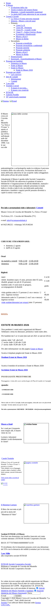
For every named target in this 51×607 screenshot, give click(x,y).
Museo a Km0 (7, 424)
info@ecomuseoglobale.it (17, 220)
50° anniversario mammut (16, 97)
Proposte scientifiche (24, 43)
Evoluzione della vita (19, 7)
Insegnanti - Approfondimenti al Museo (26, 59)
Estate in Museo (17, 68)
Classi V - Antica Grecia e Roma (28, 32)
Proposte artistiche (23, 50)
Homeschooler (16, 57)
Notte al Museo (17, 66)
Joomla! (4, 603)
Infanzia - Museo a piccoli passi (23, 21)
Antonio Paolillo (12, 95)
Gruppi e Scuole (12, 16)
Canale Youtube (7, 458)
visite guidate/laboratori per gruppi (15, 302)
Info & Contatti (12, 77)
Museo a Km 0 (21, 36)
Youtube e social (12, 86)
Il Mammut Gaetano (9, 505)
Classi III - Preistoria (24, 28)
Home (8, 3)
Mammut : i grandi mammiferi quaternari (27, 12)
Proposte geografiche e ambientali (29, 45)
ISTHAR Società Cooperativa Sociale (16, 564)
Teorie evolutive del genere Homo (24, 10)
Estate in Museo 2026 (24, 70)
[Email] (13, 101)
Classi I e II (20, 25)
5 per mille (10, 83)
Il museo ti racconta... (19, 88)
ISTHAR (9, 92)
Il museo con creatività (19, 90)
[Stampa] (5, 101)
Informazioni (16, 79)
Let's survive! (16, 74)
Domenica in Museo (19, 63)
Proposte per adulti (13, 72)
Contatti (14, 81)
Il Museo (9, 5)
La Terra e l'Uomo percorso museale (25, 19)
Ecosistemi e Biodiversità (26, 34)
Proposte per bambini (14, 61)
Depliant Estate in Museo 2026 (14, 357)
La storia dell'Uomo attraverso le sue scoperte (28, 14)
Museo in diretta (22, 39)
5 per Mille (5, 553)
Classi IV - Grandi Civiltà (26, 30)
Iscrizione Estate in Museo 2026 (14, 370)
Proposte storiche (22, 48)
